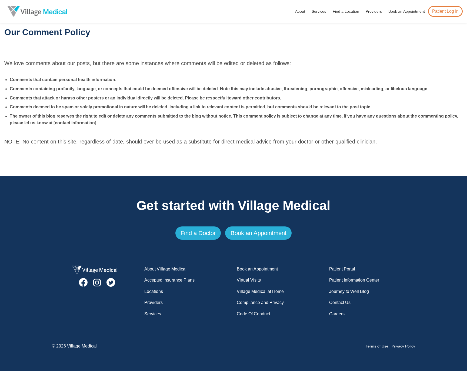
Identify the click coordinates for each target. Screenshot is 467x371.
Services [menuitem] (319, 11)
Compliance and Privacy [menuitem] (260, 302)
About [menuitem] (300, 11)
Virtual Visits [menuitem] (249, 280)
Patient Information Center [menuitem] (354, 280)
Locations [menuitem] (153, 291)
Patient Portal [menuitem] (342, 269)
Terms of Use (377, 346)
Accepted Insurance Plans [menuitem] (169, 280)
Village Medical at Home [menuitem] (260, 291)
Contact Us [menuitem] (340, 302)
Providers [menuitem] (374, 11)
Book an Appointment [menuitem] (406, 11)
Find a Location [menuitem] (346, 11)
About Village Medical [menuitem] (165, 269)
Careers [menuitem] (337, 314)
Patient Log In (445, 11)
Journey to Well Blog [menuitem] (349, 291)
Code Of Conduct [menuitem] (253, 314)
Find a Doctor (198, 233)
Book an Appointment (258, 233)
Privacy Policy (403, 346)
